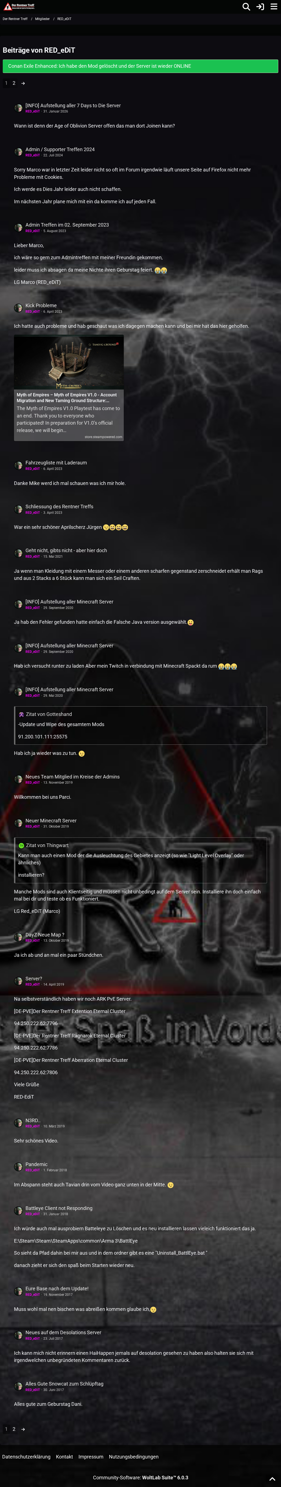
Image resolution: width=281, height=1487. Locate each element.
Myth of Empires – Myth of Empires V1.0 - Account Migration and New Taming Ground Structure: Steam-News (67, 398)
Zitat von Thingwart (47, 845)
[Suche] (246, 6)
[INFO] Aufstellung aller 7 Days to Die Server (73, 105)
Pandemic (36, 1164)
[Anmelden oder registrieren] (260, 7)
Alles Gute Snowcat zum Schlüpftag (64, 1384)
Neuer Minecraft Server (51, 820)
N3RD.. (33, 1120)
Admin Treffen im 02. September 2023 (67, 225)
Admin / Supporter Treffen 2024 (60, 149)
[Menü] (273, 6)
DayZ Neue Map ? (45, 935)
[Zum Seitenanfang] (272, 1479)
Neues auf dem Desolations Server (63, 1332)
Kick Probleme (41, 305)
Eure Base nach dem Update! (57, 1288)
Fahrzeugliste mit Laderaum (56, 462)
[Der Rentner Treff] (19, 6)
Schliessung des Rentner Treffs (59, 506)
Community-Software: (140, 1477)
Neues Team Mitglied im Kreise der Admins (73, 777)
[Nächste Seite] (23, 83)
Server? (34, 978)
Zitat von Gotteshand (49, 714)
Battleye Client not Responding (59, 1208)
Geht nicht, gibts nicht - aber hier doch (66, 550)
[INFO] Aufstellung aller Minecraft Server (69, 602)
